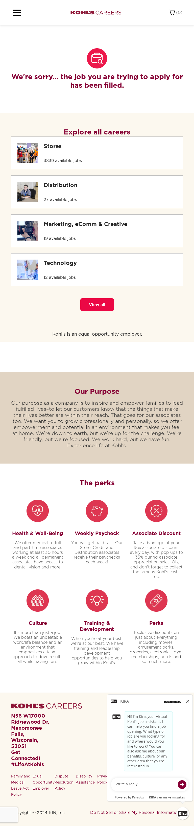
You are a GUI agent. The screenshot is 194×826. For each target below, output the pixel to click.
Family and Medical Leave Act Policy (20, 785)
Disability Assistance (85, 779)
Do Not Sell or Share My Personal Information (135, 812)
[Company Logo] (95, 12)
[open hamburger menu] (17, 13)
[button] (97, 304)
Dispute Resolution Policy (64, 782)
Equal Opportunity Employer (44, 782)
